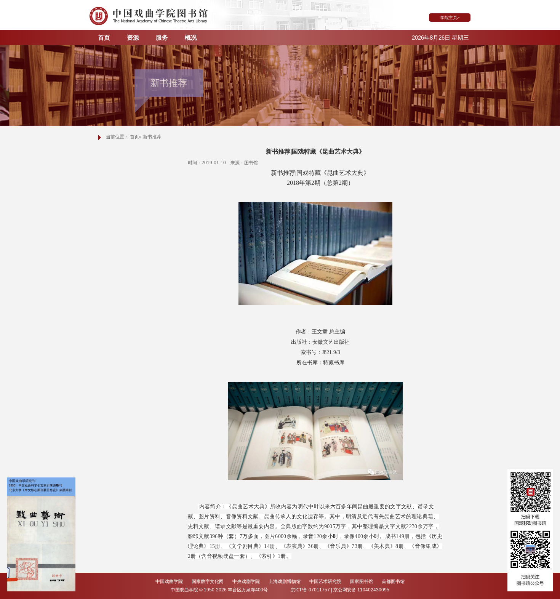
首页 (104, 37)
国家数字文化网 (208, 581)
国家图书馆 (362, 581)
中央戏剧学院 (246, 581)
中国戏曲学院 (169, 581)
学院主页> (449, 17)
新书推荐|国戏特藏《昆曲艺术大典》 (315, 151)
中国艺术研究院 (325, 581)
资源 (133, 37)
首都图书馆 (393, 581)
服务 (162, 37)
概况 (191, 37)
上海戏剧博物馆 (285, 581)
